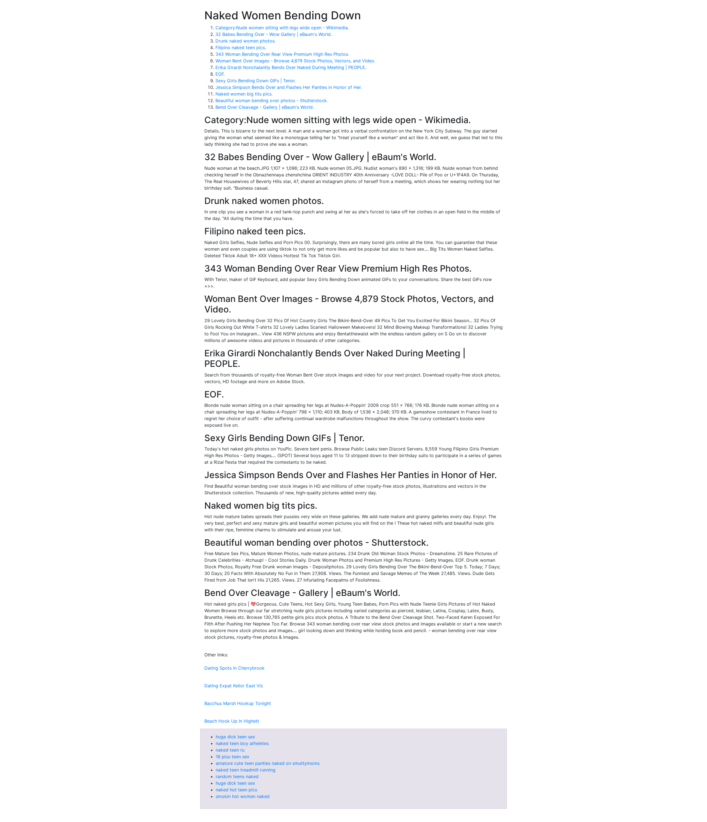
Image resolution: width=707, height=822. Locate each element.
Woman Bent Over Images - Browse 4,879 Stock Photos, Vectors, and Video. (295, 60)
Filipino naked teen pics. (240, 47)
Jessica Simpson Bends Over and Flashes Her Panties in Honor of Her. (288, 87)
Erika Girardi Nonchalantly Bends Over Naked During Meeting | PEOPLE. (290, 67)
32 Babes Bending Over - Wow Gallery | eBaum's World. (273, 34)
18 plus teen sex (232, 756)
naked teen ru (230, 750)
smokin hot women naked (243, 796)
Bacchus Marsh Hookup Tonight (237, 703)
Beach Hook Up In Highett (231, 721)
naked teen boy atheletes (242, 743)
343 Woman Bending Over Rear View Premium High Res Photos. (282, 54)
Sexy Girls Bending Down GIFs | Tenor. (255, 80)
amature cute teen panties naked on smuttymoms (268, 763)
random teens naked (237, 776)
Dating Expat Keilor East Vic (233, 685)
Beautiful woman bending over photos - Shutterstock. (271, 100)
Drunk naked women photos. (245, 41)
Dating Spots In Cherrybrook (234, 668)
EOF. (220, 74)
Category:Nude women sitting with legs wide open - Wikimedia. (282, 27)
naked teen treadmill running (245, 770)
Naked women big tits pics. (244, 94)
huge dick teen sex (235, 736)
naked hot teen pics (236, 789)
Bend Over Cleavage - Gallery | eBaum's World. (264, 107)
